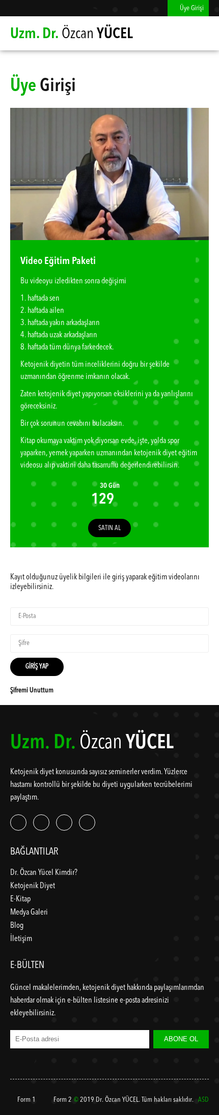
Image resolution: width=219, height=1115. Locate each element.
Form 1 (26, 1099)
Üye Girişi (191, 8)
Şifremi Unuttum (31, 690)
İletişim (21, 939)
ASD (203, 1099)
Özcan (71, 34)
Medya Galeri (29, 912)
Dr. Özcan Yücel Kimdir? (43, 873)
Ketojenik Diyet (32, 886)
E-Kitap (20, 899)
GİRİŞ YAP (36, 666)
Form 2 (62, 1099)
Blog (16, 926)
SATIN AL (109, 528)
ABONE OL (181, 1039)
